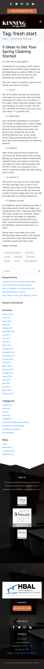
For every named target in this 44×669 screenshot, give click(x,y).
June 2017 (6, 338)
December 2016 (8, 352)
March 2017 (6, 345)
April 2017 (6, 342)
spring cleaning (30, 261)
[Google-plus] (22, 3)
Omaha (7, 261)
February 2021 (7, 314)
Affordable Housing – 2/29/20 (13, 292)
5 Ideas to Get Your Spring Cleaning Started (19, 51)
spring (17, 261)
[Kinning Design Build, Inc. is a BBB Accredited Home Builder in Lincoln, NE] (22, 559)
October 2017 (7, 328)
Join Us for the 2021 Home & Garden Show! (18, 282)
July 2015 (6, 380)
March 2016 (6, 366)
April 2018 (6, 325)
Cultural (5, 412)
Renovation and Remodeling (13, 426)
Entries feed (6, 447)
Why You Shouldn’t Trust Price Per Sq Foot (18, 288)
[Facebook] (11, 3)
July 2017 (6, 335)
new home (30, 257)
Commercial (6, 405)
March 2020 (7, 321)
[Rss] (27, 3)
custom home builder (12, 253)
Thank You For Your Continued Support (17, 285)
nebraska (18, 257)
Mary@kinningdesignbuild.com (25, 653)
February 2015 (7, 394)
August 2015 (7, 376)
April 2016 (6, 362)
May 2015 (6, 383)
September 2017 (8, 332)
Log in (4, 444)
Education (6, 415)
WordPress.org (8, 454)
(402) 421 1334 (26, 646)
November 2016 (8, 356)
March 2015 (6, 390)
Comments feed (8, 451)
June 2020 (6, 318)
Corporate (6, 408)
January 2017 (7, 349)
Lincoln (7, 257)
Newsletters (6, 419)
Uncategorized (8, 433)
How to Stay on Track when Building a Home (19, 295)
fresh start (29, 253)
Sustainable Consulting (11, 429)
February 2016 (7, 369)
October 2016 (7, 359)
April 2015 (6, 387)
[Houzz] (33, 3)
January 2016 (7, 373)
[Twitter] (16, 3)
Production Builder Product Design (15, 422)
